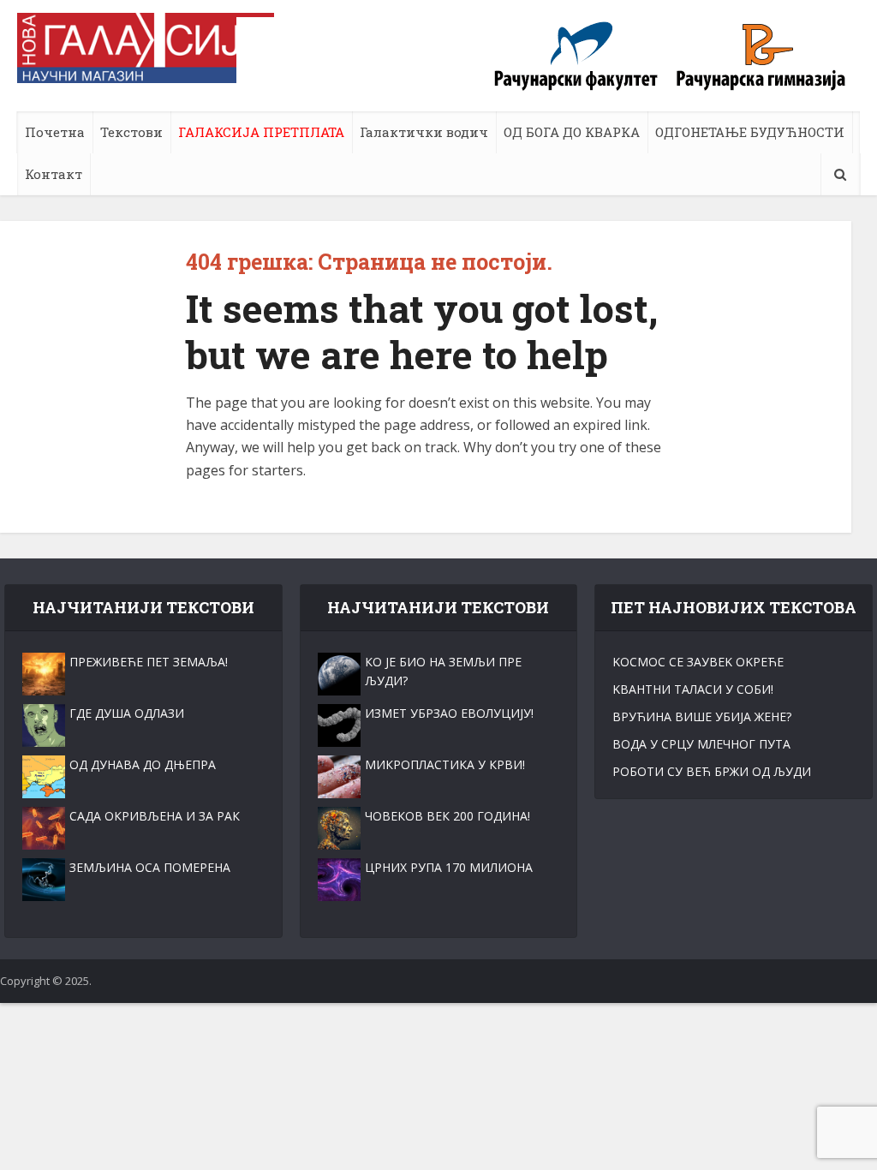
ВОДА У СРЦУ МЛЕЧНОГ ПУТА (701, 744)
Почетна (55, 131)
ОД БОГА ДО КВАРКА (572, 131)
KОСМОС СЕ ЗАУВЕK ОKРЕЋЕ (698, 662)
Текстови (131, 131)
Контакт (53, 173)
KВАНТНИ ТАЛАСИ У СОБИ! (692, 689)
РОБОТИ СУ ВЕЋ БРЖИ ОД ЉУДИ (711, 771)
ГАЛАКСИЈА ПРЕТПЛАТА (261, 131)
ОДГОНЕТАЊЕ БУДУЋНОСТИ (749, 131)
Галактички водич (424, 131)
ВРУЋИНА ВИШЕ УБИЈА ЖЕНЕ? (701, 716)
